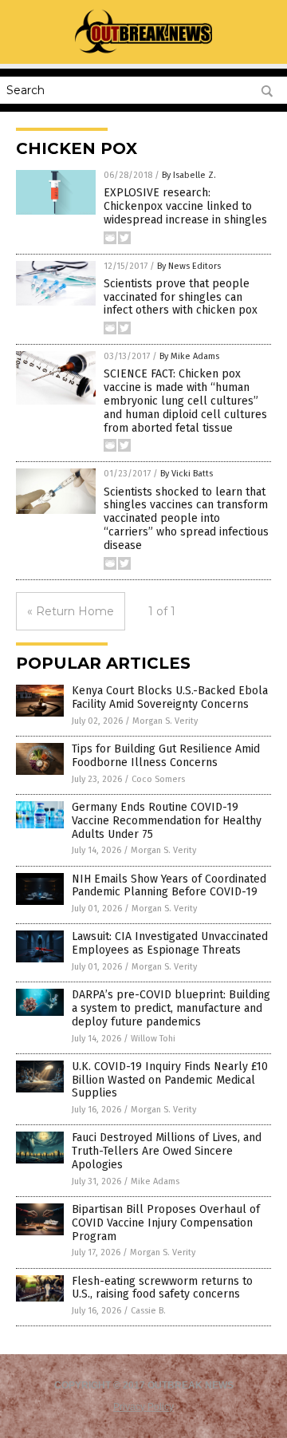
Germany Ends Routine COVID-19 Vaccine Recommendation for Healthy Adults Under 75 (166, 820)
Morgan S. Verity (165, 721)
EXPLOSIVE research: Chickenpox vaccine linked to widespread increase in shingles (185, 206)
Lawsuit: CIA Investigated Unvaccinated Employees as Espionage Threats (170, 943)
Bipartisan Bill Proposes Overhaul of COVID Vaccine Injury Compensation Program (166, 1223)
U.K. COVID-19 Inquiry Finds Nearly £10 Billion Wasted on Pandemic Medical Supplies (170, 1080)
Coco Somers (158, 779)
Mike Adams (155, 1181)
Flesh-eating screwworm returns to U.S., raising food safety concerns (162, 1288)
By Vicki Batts (186, 473)
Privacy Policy (143, 1406)
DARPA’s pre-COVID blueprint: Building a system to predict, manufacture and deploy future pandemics (171, 1008)
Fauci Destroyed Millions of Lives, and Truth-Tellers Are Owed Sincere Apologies (166, 1151)
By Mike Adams (189, 356)
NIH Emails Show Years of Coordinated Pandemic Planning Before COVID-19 (169, 885)
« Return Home (70, 611)
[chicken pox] (144, 52)
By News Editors (189, 266)
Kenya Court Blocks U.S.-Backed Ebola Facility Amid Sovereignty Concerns (170, 697)
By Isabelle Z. (189, 175)
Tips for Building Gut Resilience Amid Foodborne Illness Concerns (166, 755)
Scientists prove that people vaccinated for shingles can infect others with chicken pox (181, 297)
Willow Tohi (153, 1038)
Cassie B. (148, 1311)
